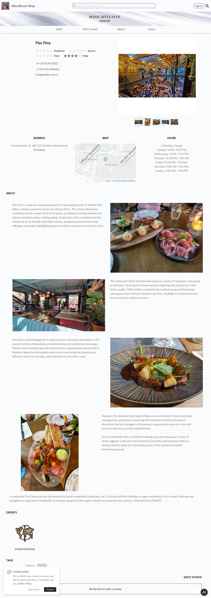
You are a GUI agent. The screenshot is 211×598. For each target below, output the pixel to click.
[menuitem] (198, 6)
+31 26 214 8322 (48, 63)
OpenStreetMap (120, 180)
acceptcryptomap (25, 549)
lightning (42, 565)
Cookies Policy (24, 583)
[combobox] (113, 5)
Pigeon (108, 180)
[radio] (37, 50)
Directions (39, 150)
